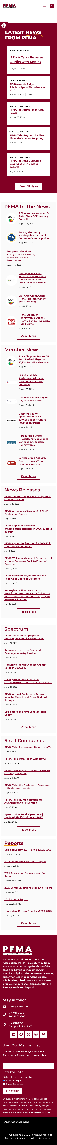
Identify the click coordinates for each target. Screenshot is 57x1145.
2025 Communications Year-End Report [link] (28, 887)
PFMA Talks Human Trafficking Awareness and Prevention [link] (23, 801)
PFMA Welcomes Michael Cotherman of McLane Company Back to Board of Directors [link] (28, 561)
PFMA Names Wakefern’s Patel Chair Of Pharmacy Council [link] (34, 216)
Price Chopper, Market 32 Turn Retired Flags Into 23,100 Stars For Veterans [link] (34, 359)
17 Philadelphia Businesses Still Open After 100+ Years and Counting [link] (31, 380)
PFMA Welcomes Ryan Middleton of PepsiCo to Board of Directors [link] (25, 577)
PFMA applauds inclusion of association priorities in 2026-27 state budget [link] (28, 528)
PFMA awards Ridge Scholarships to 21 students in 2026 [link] (27, 87)
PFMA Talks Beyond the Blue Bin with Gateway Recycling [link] (27, 137)
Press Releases (14, 1084)
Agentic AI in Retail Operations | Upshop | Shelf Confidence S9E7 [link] (23, 816)
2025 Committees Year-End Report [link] (25, 861)
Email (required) (13, 1072)
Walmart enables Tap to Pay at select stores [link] (33, 399)
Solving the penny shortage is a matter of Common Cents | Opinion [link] (34, 235)
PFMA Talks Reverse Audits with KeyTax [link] (28, 747)
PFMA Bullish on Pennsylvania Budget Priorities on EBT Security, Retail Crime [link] (34, 319)
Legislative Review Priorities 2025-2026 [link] (27, 849)
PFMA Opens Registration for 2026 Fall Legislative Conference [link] (27, 545)
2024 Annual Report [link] (16, 899)
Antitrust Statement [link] (16, 1122)
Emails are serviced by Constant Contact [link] (29, 1113)
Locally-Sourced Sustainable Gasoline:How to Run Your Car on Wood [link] (28, 681)
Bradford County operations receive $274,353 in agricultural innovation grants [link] (33, 418)
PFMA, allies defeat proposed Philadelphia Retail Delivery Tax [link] (24, 637)
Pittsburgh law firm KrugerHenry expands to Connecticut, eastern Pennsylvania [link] (33, 440)
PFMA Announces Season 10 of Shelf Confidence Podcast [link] (26, 513)
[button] (44, 5)
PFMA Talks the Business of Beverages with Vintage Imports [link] (26, 163)
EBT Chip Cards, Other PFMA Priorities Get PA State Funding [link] (32, 298)
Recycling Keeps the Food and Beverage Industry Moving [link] (22, 652)
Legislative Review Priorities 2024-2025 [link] (28, 911)
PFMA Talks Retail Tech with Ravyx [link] (25, 758)
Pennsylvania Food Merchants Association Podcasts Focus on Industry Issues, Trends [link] (32, 278)
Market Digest (14, 1081)
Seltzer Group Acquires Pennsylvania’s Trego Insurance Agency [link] (32, 461)
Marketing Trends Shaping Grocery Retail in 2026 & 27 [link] (25, 666)
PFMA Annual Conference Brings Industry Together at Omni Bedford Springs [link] (25, 697)
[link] (4, 25)
